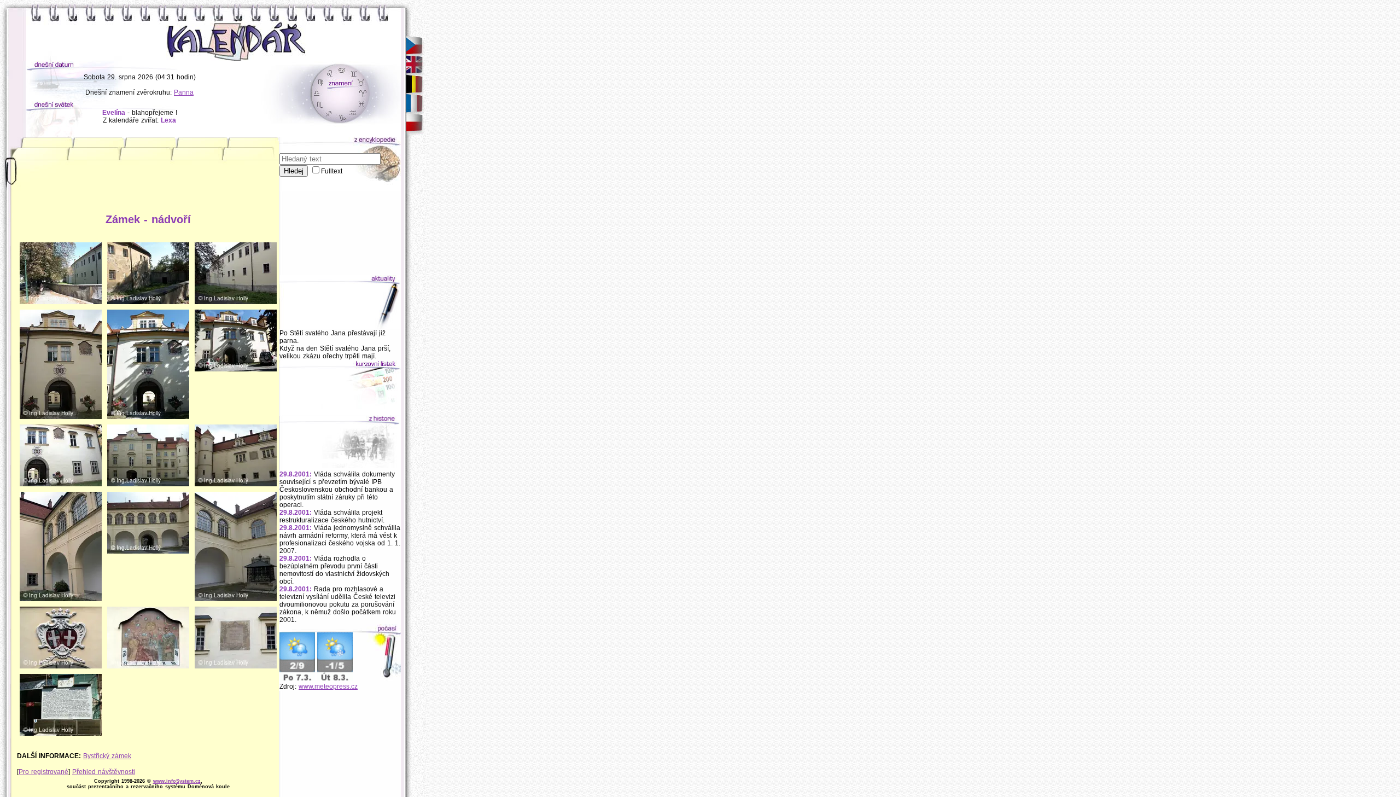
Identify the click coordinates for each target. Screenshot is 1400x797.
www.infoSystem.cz (177, 781)
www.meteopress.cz (328, 686)
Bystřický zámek (107, 756)
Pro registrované (43, 772)
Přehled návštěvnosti (103, 772)
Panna (184, 92)
